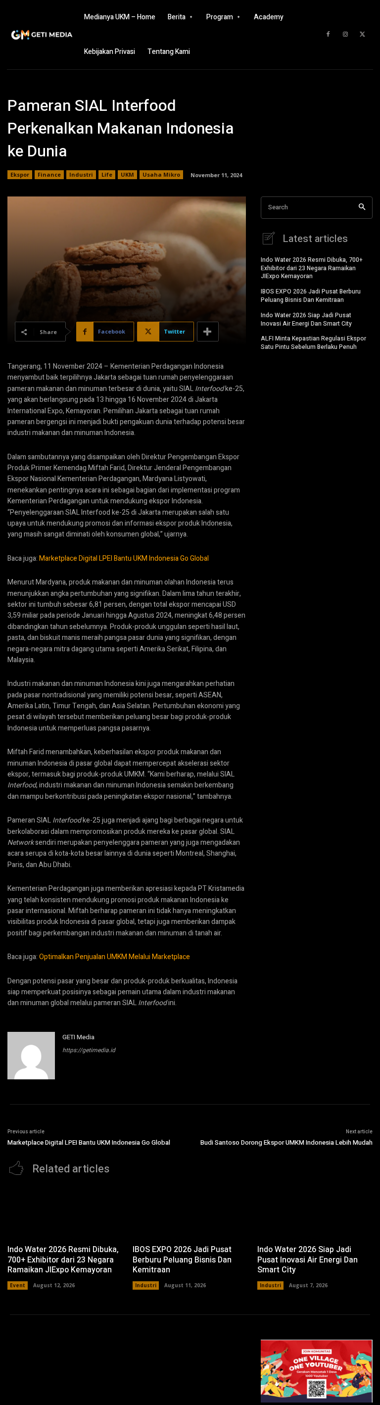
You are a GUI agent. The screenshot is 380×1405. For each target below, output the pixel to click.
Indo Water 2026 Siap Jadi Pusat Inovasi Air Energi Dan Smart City (306, 319)
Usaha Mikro (161, 174)
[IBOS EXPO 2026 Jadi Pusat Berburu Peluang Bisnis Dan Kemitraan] (190, 1212)
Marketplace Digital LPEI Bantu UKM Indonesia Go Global (124, 558)
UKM (127, 174)
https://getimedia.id (88, 1050)
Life (106, 174)
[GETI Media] (31, 1055)
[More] (208, 331)
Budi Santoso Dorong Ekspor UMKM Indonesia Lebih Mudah (286, 1142)
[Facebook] (328, 34)
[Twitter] (362, 34)
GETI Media (78, 1037)
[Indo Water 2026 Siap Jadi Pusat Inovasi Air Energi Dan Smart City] (315, 1212)
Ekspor (19, 174)
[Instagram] (345, 34)
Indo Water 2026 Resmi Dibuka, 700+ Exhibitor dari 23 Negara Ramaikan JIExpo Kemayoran (312, 268)
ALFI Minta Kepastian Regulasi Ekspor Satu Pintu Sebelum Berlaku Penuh (313, 342)
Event (17, 1285)
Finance (49, 174)
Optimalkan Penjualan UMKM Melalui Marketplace (114, 957)
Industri (81, 174)
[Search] (362, 207)
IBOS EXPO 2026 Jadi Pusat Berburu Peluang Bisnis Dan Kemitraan (311, 295)
